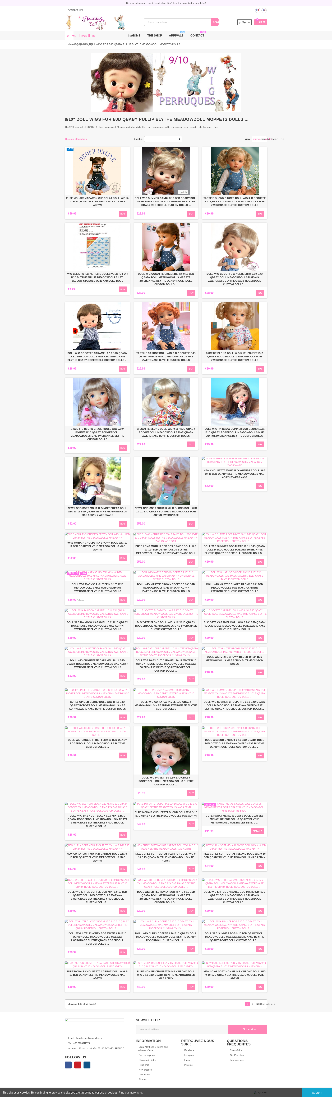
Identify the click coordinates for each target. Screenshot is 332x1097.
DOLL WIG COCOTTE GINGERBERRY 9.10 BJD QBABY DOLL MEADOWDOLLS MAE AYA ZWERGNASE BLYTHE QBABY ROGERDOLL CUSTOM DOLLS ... (166, 279)
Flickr (187, 1060)
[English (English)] (264, 10)
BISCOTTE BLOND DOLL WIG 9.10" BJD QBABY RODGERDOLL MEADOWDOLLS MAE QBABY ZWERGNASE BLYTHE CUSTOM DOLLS (166, 432)
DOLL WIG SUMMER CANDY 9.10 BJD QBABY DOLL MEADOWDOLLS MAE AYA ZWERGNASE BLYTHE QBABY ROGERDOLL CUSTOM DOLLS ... (166, 201)
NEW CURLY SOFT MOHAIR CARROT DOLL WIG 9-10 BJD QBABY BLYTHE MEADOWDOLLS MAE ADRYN (97, 857)
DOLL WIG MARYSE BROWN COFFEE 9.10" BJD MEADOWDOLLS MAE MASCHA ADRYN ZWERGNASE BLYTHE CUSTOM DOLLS (166, 588)
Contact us (144, 1074)
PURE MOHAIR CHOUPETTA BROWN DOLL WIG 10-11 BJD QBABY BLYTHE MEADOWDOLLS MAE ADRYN (97, 546)
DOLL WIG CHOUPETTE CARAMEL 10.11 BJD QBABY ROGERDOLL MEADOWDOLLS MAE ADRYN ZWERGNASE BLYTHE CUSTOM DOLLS (97, 664)
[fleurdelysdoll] (95, 22)
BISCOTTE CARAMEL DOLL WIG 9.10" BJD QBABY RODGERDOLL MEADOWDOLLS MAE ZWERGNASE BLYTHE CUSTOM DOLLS (234, 626)
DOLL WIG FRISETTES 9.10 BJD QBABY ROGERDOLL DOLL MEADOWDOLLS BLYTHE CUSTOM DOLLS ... (166, 781)
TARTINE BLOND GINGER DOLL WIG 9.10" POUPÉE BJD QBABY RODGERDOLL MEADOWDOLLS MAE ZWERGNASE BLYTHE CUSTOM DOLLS (235, 201)
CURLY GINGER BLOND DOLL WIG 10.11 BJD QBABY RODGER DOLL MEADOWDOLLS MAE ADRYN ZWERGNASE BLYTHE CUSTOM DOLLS (97, 705)
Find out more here (130, 1092)
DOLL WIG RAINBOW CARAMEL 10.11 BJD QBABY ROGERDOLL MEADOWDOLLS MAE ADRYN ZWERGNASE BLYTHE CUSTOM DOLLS (97, 626)
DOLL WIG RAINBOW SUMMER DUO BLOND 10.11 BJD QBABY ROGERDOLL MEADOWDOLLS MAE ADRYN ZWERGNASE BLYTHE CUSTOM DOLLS (235, 432)
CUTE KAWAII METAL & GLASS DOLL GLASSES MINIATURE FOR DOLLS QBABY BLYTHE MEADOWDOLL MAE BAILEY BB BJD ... (234, 819)
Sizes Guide (236, 1050)
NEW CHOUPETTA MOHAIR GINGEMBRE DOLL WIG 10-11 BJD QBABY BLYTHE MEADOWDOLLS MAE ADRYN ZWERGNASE (235, 474)
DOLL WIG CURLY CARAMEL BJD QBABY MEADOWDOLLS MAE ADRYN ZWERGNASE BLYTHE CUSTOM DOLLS (166, 705)
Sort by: (138, 139)
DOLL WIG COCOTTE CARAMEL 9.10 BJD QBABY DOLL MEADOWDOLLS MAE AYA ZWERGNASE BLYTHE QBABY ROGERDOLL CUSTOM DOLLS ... (97, 356)
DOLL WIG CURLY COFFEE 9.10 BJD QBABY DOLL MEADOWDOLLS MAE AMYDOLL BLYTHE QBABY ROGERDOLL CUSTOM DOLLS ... (166, 937)
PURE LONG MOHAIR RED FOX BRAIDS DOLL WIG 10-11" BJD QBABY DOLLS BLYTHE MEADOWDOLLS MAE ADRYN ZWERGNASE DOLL (165, 549)
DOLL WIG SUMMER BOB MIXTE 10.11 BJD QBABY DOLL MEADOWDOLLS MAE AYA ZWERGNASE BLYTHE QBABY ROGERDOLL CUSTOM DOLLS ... (234, 549)
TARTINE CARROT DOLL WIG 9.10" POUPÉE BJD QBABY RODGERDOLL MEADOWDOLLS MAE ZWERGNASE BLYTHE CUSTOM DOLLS (166, 356)
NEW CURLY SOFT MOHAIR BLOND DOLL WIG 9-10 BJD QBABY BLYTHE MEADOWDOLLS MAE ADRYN (235, 855)
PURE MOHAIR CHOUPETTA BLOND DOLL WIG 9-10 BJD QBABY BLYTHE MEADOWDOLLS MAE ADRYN (166, 814)
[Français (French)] (257, 10)
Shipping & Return (148, 1060)
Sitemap (143, 1079)
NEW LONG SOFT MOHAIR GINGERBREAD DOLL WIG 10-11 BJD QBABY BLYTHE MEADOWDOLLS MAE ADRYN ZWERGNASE (97, 511)
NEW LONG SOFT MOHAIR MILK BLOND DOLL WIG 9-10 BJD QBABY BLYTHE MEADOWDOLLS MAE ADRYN (235, 975)
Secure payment (147, 1055)
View (247, 139)
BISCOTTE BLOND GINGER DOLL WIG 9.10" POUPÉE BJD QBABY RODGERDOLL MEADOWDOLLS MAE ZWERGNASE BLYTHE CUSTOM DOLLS (97, 434)
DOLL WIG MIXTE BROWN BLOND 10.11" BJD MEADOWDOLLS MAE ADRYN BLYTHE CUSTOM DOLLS (234, 660)
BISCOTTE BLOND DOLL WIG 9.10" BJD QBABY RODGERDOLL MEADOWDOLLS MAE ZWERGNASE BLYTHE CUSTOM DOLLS (166, 626)
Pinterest (77, 1065)
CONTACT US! (75, 10)
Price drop (144, 1065)
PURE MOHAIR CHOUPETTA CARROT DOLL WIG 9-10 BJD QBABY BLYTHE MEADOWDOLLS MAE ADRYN (97, 975)
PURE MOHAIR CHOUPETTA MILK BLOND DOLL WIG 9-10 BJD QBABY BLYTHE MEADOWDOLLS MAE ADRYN (166, 975)
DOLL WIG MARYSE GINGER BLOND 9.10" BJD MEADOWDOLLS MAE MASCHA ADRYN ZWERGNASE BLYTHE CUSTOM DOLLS (234, 588)
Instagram (87, 1065)
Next (260, 1004)
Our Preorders (237, 1055)
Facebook (68, 1065)
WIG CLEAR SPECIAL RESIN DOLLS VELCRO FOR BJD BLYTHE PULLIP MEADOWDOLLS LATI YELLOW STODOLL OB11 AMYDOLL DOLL (97, 277)
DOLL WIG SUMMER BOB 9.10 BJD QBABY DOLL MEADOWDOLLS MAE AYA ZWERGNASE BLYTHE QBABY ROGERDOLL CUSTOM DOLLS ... (234, 937)
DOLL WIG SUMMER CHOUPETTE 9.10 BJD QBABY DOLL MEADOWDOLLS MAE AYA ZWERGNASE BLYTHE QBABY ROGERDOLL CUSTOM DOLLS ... (234, 705)
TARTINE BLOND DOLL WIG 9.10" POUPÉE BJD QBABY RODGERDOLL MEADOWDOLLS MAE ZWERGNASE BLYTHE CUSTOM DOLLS (234, 356)
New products (146, 1069)
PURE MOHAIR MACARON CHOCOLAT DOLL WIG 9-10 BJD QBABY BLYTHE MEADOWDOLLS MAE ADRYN (97, 201)
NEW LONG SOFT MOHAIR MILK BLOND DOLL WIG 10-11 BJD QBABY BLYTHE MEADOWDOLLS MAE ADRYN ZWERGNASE (166, 511)
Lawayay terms (237, 1060)
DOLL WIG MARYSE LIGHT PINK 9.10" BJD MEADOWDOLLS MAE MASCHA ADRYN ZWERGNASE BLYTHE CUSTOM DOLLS (97, 588)
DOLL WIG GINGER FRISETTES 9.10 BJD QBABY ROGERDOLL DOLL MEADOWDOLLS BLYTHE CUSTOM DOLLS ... (97, 743)
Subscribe (249, 1029)
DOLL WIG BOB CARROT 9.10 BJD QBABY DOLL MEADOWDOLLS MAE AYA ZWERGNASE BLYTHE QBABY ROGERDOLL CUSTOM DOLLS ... (234, 743)
